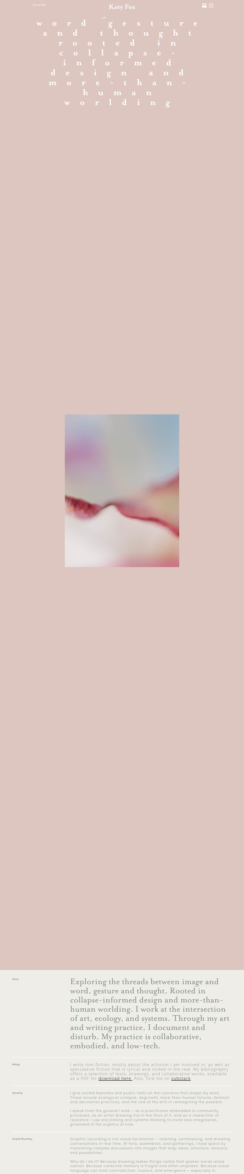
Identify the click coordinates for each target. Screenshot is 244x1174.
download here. (115, 1078)
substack (181, 1078)
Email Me (39, 5)
